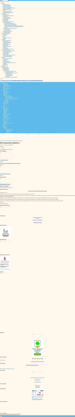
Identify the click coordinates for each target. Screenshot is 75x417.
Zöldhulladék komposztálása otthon (7, 140)
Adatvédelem (5, 63)
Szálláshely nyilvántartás (6, 8)
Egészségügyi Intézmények (7, 40)
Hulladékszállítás (5, 48)
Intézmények (3, 39)
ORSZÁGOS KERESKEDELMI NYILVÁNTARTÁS (37, 361)
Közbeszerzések (5, 20)
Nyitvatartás (5, 35)
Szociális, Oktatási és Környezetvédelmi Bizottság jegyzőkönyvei (14, 25)
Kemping (4, 105)
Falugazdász (5, 47)
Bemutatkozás (5, 34)
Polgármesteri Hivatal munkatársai (8, 15)
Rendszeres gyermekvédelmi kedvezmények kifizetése (10, 163)
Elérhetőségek (5, 64)
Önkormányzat (4, 13)
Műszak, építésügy (6, 59)
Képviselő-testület (5, 14)
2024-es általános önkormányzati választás (11, 72)
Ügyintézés (3, 57)
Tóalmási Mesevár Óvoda (5, 109)
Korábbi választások (6, 70)
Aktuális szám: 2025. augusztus (37, 217)
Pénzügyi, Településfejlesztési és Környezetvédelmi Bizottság (14, 26)
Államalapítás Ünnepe (5, 184)
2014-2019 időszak (7, 29)
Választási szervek (5, 67)
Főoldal (3, 2)
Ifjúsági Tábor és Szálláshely (7, 37)
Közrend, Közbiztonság (5, 89)
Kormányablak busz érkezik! (5, 173)
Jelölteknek (8, 76)
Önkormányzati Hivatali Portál (7, 58)
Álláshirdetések (5, 16)
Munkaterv (6, 27)
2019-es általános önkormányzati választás (11, 77)
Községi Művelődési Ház (6, 44)
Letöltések (3, 66)
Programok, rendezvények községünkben (7, 85)
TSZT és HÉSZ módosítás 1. (7, 31)
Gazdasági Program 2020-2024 (6, 101)
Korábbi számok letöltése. (38, 222)
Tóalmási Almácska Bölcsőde (7, 42)
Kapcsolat (4, 38)
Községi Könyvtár (5, 45)
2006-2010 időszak (7, 30)
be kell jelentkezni (10, 187)
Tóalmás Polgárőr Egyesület (7, 51)
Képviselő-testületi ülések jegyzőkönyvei (9, 97)
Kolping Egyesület (5, 53)
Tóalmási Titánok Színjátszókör (7, 56)
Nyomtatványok (5, 65)
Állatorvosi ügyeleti (6, 41)
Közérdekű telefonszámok (7, 61)
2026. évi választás (5, 69)
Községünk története (6, 4)
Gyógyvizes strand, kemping (6, 33)
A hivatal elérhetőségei (6, 17)
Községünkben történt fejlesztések (8, 12)
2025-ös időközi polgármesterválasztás (10, 71)
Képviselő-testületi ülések (7, 22)
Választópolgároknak (9, 75)
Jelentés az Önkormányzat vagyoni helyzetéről (10, 28)
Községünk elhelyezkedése (7, 5)
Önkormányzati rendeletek (7, 18)
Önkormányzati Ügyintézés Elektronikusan (9, 62)
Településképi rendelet (6, 32)
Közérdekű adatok (5, 19)
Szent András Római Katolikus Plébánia (9, 50)
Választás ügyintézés (9, 74)
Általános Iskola (5, 43)
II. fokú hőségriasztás (4, 160)
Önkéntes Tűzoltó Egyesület (7, 55)
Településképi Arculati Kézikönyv (8, 9)
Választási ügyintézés (6, 68)
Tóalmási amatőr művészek (7, 11)
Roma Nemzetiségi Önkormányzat (8, 21)
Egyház (4, 10)
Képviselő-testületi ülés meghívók (10, 23)
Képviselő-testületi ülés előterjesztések (10, 24)
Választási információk (8, 129)
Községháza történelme (6, 6)
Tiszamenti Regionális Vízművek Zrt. (7, 113)
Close (1, 416)
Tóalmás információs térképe (7, 7)
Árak (3, 36)
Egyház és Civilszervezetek (5, 49)
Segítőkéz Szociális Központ (7, 46)
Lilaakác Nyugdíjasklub (6, 52)
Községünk (3, 3)
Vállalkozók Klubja (5, 54)
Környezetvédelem (5, 93)
